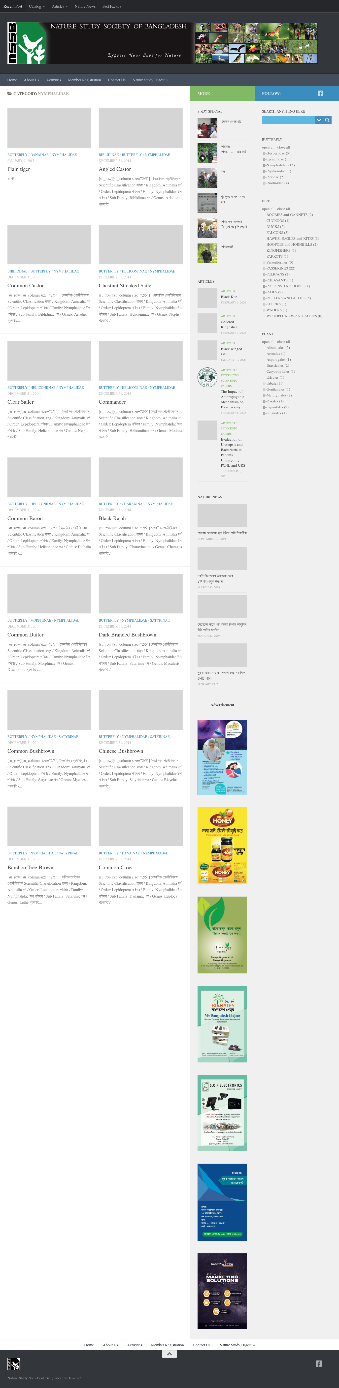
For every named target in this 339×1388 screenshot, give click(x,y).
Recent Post (12, 6)
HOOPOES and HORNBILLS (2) (292, 244)
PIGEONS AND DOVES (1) (288, 285)
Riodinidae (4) (278, 182)
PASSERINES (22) (281, 268)
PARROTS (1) (277, 256)
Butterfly (17, 154)
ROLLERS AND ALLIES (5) (289, 297)
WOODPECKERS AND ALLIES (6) (294, 315)
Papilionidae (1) (279, 170)
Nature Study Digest (149, 79)
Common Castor (25, 285)
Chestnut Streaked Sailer (126, 285)
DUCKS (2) (276, 226)
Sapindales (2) (278, 406)
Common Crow (116, 867)
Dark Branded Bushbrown (127, 634)
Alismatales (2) (278, 347)
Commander (112, 401)
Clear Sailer (20, 401)
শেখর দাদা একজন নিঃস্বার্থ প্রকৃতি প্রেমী (234, 224)
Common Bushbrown (30, 750)
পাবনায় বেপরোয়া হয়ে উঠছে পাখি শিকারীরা (222, 532)
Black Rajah (112, 518)
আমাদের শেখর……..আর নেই (234, 149)
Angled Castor (115, 168)
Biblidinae (109, 154)
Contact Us (117, 79)
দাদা (223, 171)
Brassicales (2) (278, 365)
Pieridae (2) (275, 176)
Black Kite (229, 296)
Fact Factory (112, 6)
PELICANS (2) (278, 274)
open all (268, 147)
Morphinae (41, 620)
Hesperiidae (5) (278, 153)
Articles (58, 6)
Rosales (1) (275, 400)
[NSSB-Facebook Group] (329, 93)
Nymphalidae (64, 154)
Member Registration (84, 79)
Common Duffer (25, 634)
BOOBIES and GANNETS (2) (290, 214)
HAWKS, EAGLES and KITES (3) (293, 238)
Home (12, 79)
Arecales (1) (276, 353)
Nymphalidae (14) (281, 164)
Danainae (40, 154)
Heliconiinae (134, 271)
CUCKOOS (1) (278, 220)
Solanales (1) (277, 412)
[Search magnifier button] (327, 120)
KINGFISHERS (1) (281, 250)
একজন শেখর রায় (231, 121)
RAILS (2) (275, 291)
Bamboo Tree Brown (30, 867)
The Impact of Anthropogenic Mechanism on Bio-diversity (232, 399)
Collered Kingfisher (229, 324)
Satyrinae (160, 620)
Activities (53, 79)
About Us (31, 79)
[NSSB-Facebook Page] (321, 93)
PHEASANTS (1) (280, 279)
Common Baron (25, 518)
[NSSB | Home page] (162, 43)
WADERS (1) (277, 309)
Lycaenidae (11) (279, 158)
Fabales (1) (275, 383)
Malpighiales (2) (279, 394)
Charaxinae (133, 503)
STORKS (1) (276, 303)
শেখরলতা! (227, 246)
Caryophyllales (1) (281, 371)
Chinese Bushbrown (121, 750)
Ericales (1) (275, 377)
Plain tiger (18, 168)
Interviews (230, 375)
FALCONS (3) (278, 232)
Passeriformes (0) (280, 262)
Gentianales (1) (278, 389)
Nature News (85, 6)
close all (283, 147)
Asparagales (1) (279, 359)
